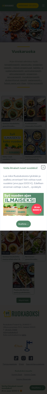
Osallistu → (23, 224)
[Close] (43, 167)
